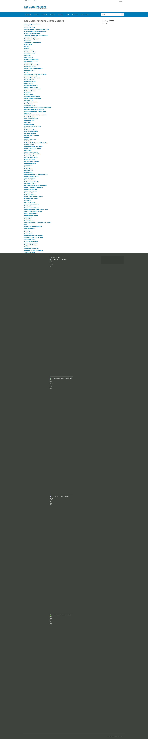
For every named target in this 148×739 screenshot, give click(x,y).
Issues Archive (85, 14)
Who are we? (28, 0)
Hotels (67, 14)
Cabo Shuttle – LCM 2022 (60, 260)
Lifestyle (36, 14)
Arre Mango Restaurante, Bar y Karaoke (35, 31)
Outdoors (52, 14)
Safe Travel (75, 14)
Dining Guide (28, 14)
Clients (35, 0)
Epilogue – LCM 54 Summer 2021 (62, 496)
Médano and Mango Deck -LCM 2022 (63, 378)
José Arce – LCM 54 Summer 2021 (62, 615)
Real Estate (44, 14)
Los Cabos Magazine (35, 6)
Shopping (60, 14)
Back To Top (121, 736)
